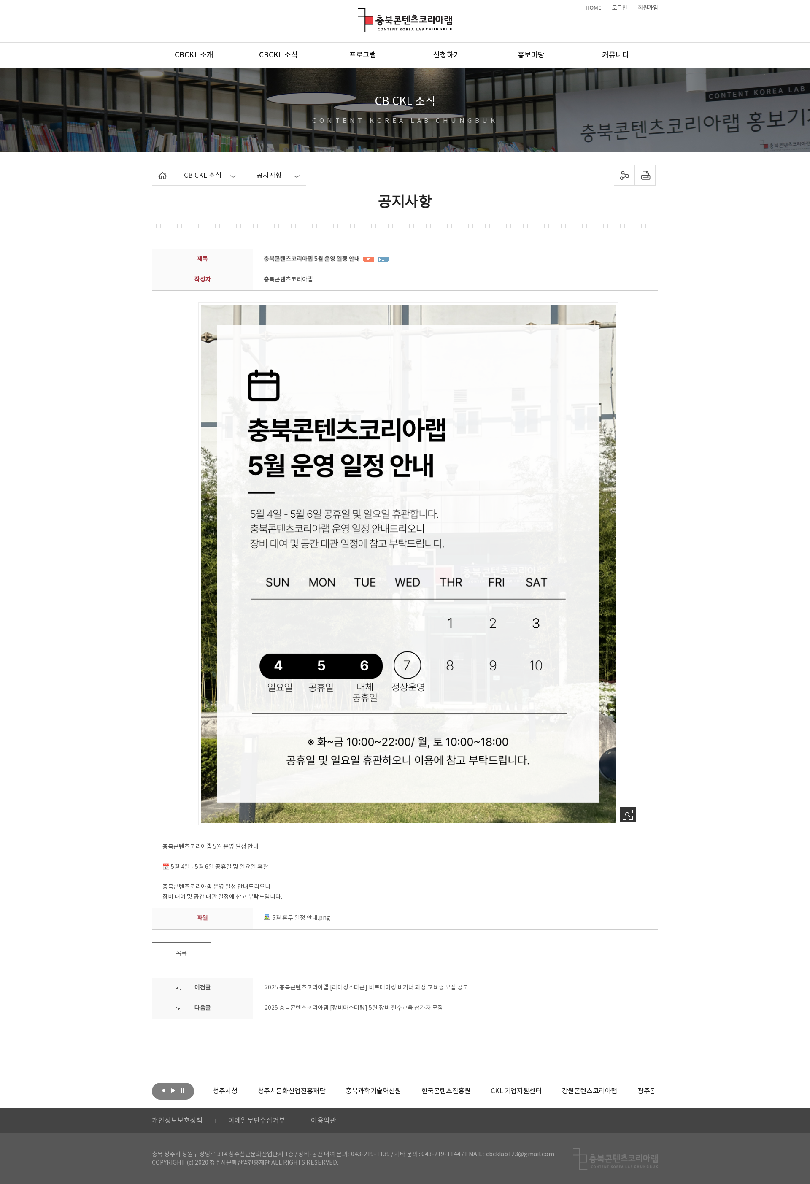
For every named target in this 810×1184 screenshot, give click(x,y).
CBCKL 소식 (278, 55)
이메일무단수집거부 (256, 1121)
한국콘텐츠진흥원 (402, 1091)
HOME (594, 8)
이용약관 (323, 1121)
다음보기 (173, 1090)
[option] (247, 1091)
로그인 (619, 8)
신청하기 (446, 55)
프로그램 (362, 55)
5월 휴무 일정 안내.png (301, 918)
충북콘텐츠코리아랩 (360, 13)
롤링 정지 (182, 1090)
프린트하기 (645, 175)
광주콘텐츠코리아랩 (621, 1091)
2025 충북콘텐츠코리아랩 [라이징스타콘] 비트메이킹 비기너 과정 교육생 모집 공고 (366, 987)
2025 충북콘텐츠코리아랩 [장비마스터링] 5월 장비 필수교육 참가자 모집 (354, 1008)
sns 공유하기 (624, 175)
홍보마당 (531, 55)
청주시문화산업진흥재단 (247, 1091)
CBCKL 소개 (194, 55)
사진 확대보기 (628, 814)
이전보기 (163, 1090)
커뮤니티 (615, 55)
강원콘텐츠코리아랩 (545, 1091)
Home (154, 169)
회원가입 (648, 8)
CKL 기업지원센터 (472, 1091)
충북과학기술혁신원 (329, 1091)
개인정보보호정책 (177, 1121)
